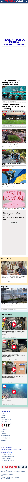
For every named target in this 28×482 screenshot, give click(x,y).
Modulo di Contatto (5, 439)
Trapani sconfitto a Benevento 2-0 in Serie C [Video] (13, 107)
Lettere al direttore (5, 435)
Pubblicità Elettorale (6, 419)
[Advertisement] (14, 20)
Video (2, 431)
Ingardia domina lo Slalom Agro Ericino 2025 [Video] (14, 164)
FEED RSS (3, 440)
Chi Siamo (3, 413)
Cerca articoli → (14, 222)
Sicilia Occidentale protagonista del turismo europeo (11, 83)
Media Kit (3, 417)
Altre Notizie (4, 421)
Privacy (3, 415)
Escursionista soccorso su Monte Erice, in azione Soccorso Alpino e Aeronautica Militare (13, 333)
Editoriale (3, 433)
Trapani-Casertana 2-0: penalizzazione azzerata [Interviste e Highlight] (12, 144)
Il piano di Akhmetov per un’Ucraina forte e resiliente (13, 184)
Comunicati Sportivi (6, 458)
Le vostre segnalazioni (6, 437)
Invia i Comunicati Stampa (7, 456)
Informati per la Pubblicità (7, 460)
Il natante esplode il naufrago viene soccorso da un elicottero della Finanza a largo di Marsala (13, 355)
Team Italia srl (9, 452)
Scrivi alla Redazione (6, 454)
